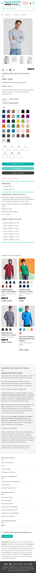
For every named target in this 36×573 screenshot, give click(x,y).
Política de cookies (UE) (8, 516)
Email (3, 525)
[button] (2, 3)
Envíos (3, 465)
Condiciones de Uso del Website (10, 513)
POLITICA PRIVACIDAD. (10, 558)
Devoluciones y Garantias (8, 472)
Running (23, 14)
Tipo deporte (16, 14)
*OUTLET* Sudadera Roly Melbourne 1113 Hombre (27, 339)
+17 (31, 286)
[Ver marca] (31, 69)
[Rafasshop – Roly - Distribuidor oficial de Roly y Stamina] (13, 3)
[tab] (4, 99)
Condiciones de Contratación (9, 510)
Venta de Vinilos (5, 484)
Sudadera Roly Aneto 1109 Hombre (8, 290)
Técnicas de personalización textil (10, 481)
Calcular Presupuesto (18, 173)
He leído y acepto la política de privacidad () (17, 532)
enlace (29, 532)
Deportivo (8, 14)
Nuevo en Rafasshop (7, 462)
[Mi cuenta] (30, 3)
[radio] (4, 112)
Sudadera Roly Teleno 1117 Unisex (8, 334)
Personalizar (18, 168)
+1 (13, 286)
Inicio (2, 14)
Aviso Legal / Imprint (7, 497)
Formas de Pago (6, 469)
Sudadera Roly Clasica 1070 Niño (26, 290)
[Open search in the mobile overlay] (18, 9)
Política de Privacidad (7, 503)
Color (4, 107)
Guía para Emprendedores (8, 488)
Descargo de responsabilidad (9, 506)
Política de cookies (6, 500)
